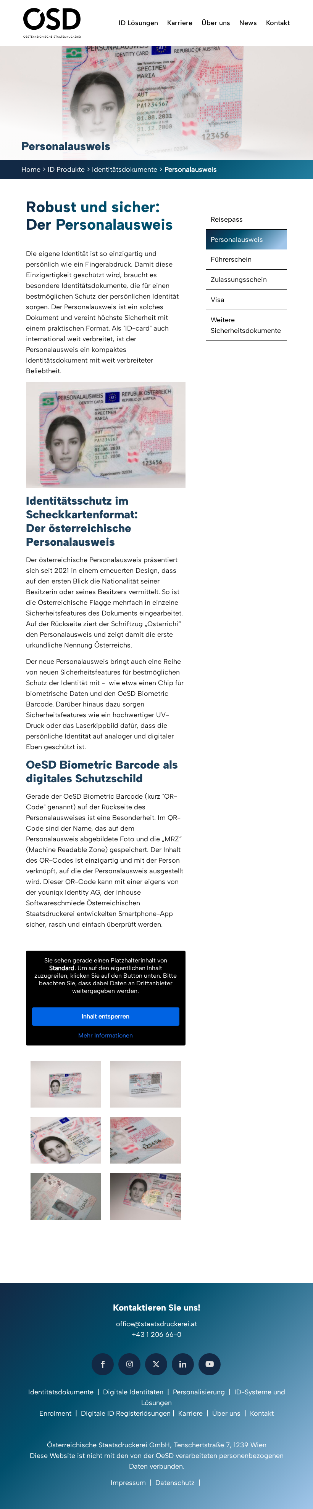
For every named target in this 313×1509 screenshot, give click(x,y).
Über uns (226, 1413)
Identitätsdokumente (124, 169)
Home (30, 169)
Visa (217, 300)
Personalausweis (237, 239)
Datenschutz (175, 1483)
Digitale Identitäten (133, 1392)
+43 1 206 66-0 (156, 1334)
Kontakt (262, 1413)
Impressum (128, 1483)
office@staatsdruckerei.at (156, 1324)
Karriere (190, 1413)
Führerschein (231, 259)
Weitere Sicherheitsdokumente (246, 325)
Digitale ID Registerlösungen (126, 1413)
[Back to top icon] (276, 1493)
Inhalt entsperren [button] (105, 1016)
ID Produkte (66, 169)
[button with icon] (103, 1364)
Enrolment (55, 1413)
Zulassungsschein (239, 279)
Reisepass (227, 219)
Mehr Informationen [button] (105, 1035)
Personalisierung (199, 1392)
